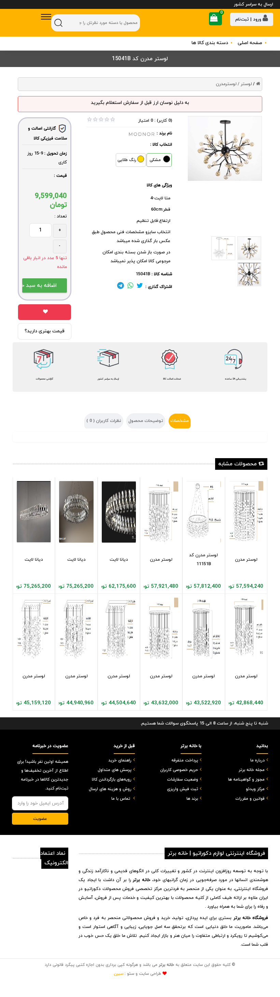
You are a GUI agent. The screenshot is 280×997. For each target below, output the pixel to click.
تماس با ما (120, 798)
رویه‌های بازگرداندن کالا (111, 779)
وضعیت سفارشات (182, 779)
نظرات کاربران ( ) (103, 421)
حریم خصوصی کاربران (179, 770)
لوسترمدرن (226, 84)
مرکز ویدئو (255, 789)
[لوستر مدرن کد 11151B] (203, 512)
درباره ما (257, 760)
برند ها (192, 798)
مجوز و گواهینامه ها (246, 779)
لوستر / (245, 84)
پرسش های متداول (114, 770)
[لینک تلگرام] (120, 287)
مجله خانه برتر (252, 770)
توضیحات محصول (145, 421)
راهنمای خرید (119, 760)
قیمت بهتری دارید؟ (45, 331)
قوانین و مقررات (250, 798)
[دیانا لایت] (34, 512)
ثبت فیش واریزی (182, 789)
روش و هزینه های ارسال (110, 789)
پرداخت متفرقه (184, 760)
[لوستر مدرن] (161, 512)
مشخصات (179, 421)
